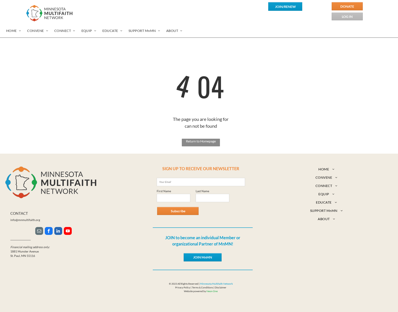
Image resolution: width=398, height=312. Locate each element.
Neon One (212, 291)
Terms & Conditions (202, 287)
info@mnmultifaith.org (25, 220)
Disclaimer (220, 287)
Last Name (202, 191)
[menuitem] (13, 30)
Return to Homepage (201, 141)
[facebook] (49, 231)
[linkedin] (58, 231)
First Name (164, 191)
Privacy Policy (182, 287)
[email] (39, 231)
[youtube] (68, 231)
